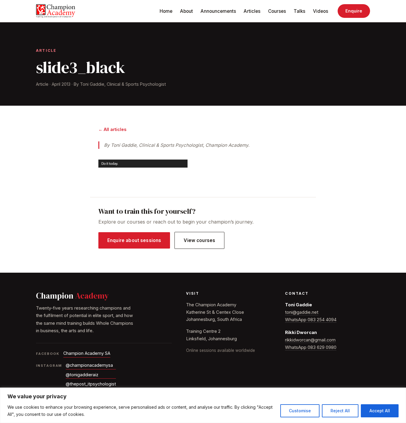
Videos (320, 11)
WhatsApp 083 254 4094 (310, 319)
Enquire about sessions (134, 240)
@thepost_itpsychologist (91, 383)
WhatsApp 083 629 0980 (310, 347)
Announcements (218, 11)
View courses (199, 240)
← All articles (112, 129)
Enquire (353, 11)
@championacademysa (89, 365)
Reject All (340, 410)
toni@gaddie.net (301, 312)
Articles (252, 11)
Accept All (379, 410)
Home (166, 11)
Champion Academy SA (86, 353)
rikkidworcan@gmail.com (310, 340)
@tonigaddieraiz (82, 374)
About (186, 11)
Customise (300, 410)
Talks (299, 11)
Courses (277, 11)
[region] (203, 405)
